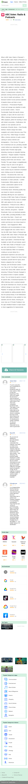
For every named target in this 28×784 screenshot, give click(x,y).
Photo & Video (12, 707)
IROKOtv (5, 541)
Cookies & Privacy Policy (8, 777)
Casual (10, 734)
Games (16, 2)
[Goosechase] (5, 552)
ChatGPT (12, 571)
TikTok (11, 597)
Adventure (11, 762)
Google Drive (13, 588)
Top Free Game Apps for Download (21, 662)
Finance (11, 695)
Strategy (11, 750)
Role (10, 754)
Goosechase (5, 556)
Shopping (11, 699)
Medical (11, 711)
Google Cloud (13, 606)
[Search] (25, 5)
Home (3, 9)
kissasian (14, 541)
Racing (10, 746)
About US (4, 775)
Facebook (12, 614)
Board (10, 726)
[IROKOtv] (5, 537)
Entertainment (11, 9)
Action (10, 758)
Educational (11, 738)
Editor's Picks (22, 2)
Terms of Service (18, 775)
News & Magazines (13, 691)
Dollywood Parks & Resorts (23, 543)
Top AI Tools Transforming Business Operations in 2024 (7, 626)
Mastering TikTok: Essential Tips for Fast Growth (7, 660)
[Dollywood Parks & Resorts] (23, 537)
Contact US (16, 772)
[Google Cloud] (5, 606)
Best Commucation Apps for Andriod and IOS (7, 670)
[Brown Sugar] (14, 552)
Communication (13, 679)
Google (11, 580)
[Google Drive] (5, 589)
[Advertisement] (14, 40)
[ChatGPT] (5, 572)
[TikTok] (5, 598)
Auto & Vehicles (12, 703)
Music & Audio (12, 687)
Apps (11, 2)
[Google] (5, 580)
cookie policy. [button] (12, 782)
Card (10, 730)
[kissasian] (14, 537)
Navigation (11, 715)
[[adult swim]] (23, 552)
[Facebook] (5, 615)
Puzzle (10, 742)
